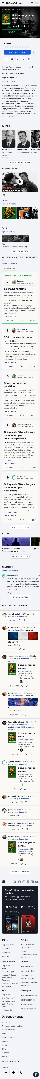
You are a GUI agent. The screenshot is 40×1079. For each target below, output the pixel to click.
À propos (6, 1022)
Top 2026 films (8, 945)
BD (4, 990)
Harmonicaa (13, 656)
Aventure (20, 9)
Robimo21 (12, 722)
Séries (24, 940)
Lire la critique (10, 316)
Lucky (23, 951)
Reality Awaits (26, 1004)
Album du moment (28, 1009)
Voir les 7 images (9, 204)
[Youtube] (36, 882)
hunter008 (21, 476)
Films (13, 9)
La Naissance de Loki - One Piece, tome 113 (9, 1004)
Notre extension (8, 1030)
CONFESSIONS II (28, 1000)
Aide (4, 1034)
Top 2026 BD (7, 994)
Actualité (5, 956)
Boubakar (20, 281)
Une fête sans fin (9, 998)
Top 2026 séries (27, 944)
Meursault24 (13, 796)
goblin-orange (14, 823)
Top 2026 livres (27, 967)
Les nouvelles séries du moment (29, 955)
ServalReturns (22, 329)
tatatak (11, 614)
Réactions (7, 567)
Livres (24, 961)
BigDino (20, 375)
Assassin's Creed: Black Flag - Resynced (9, 977)
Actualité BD (7, 1010)
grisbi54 (11, 810)
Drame (21, 73)
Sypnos (11, 762)
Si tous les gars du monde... (10, 12)
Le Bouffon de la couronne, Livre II (28, 976)
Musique (26, 990)
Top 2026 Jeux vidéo (8, 967)
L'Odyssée (6, 953)
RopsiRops (12, 627)
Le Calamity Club (27, 971)
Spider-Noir (25, 948)
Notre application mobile (12, 1026)
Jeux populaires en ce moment (10, 984)
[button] (36, 3)
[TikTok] (28, 882)
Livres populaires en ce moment (29, 983)
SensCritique (6, 9)
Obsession (6, 949)
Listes (5, 533)
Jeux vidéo (8, 961)
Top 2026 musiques (29, 996)
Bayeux (11, 836)
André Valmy (7, 149)
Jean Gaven (22, 149)
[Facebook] (19, 882)
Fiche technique (8, 82)
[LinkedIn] (32, 882)
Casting (6, 126)
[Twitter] (15, 882)
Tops (4, 228)
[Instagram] (24, 882)
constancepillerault (24, 424)
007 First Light (8, 971)
